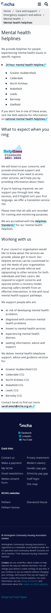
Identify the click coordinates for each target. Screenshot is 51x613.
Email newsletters (12, 473)
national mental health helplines (25, 119)
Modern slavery (36, 463)
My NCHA (7, 468)
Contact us (8, 457)
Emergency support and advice (22, 15)
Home (7, 11)
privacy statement (29, 581)
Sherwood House (37, 502)
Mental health (12, 18)
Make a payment (11, 463)
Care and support (26, 11)
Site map (32, 484)
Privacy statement (38, 457)
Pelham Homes (10, 507)
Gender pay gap (36, 468)
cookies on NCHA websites (35, 584)
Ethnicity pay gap (37, 473)
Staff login (33, 478)
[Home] (11, 4)
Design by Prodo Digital (14, 597)
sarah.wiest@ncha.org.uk (16, 406)
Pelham (5, 502)
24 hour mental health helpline (24, 64)
